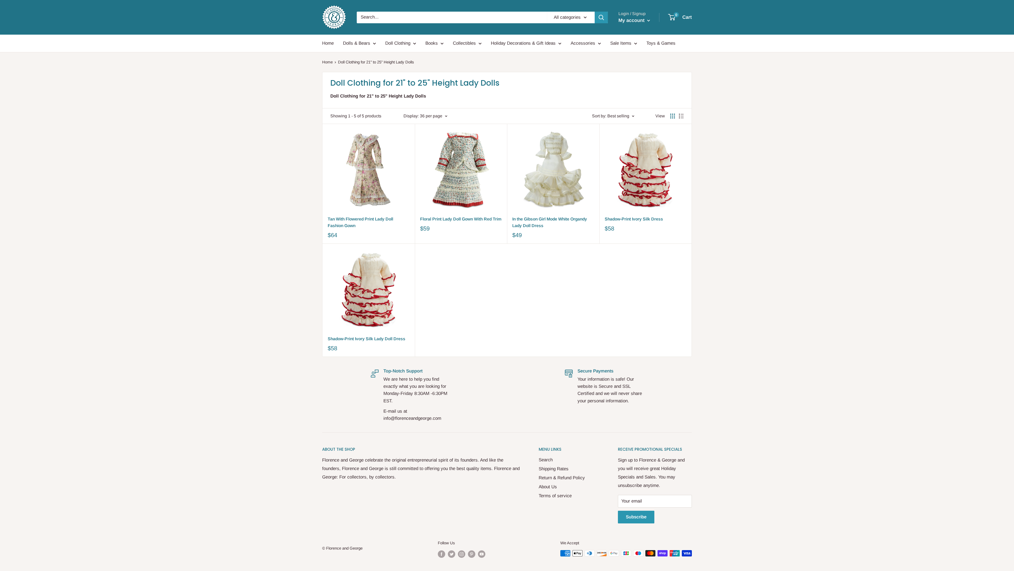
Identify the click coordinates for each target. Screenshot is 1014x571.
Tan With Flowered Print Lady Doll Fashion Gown (360, 222)
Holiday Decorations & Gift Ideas (523, 43)
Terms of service (555, 495)
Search (546, 459)
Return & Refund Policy (562, 477)
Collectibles (464, 43)
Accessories (583, 43)
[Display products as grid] (672, 116)
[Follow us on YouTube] (481, 554)
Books (431, 43)
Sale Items (620, 43)
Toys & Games (660, 43)
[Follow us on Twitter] (451, 554)
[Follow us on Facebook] (441, 554)
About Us (548, 486)
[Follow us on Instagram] (461, 554)
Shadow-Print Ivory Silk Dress (634, 219)
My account (632, 20)
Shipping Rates (554, 468)
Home (328, 43)
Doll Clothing (397, 43)
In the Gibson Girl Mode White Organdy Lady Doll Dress (549, 222)
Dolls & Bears (356, 43)
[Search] (601, 17)
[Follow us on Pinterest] (471, 554)
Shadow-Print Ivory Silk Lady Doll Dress (366, 339)
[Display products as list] (681, 116)
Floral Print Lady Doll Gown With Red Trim (460, 219)
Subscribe (636, 516)
